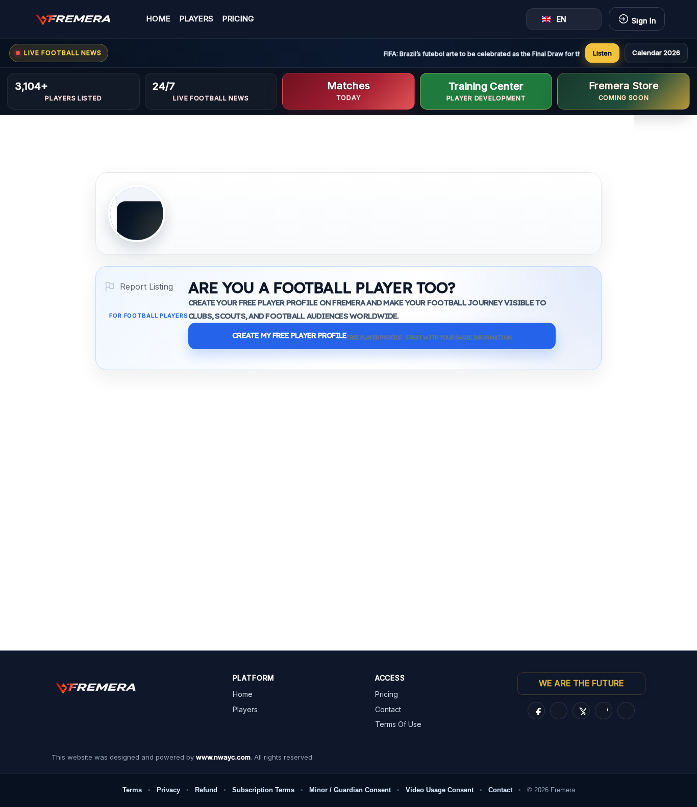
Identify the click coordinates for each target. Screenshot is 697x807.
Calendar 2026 (656, 52)
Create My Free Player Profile (371, 336)
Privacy (168, 790)
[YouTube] (626, 710)
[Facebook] (536, 710)
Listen (602, 53)
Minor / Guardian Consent (350, 790)
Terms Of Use (398, 724)
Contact (388, 709)
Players (196, 19)
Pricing (238, 19)
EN (561, 19)
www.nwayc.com (223, 757)
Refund (206, 790)
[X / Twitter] (581, 710)
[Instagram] (558, 710)
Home (158, 19)
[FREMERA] (80, 19)
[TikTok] (603, 710)
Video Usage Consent (440, 790)
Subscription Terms (263, 790)
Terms (132, 790)
